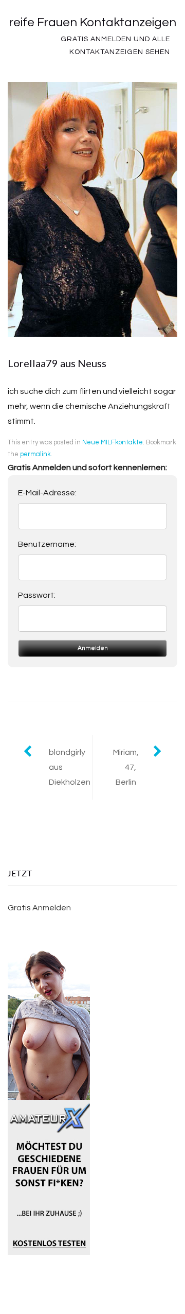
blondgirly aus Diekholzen (69, 767)
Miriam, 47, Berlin (126, 767)
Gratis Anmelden (39, 908)
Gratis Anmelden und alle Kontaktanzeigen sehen (115, 46)
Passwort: (36, 595)
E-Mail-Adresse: (47, 493)
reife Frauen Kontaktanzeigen (92, 22)
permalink (35, 454)
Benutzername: (47, 544)
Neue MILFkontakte (112, 442)
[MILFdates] (49, 1247)
